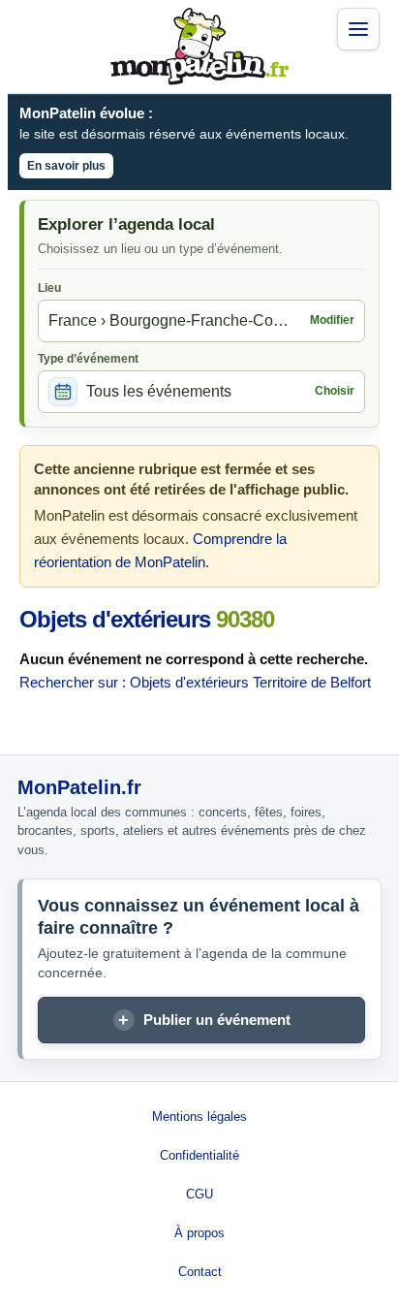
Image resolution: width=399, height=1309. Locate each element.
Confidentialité (199, 1155)
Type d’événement (88, 359)
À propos (199, 1233)
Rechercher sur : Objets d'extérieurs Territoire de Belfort (195, 682)
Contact (200, 1271)
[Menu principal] (358, 29)
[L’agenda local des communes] (199, 46)
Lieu (49, 288)
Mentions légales (199, 1116)
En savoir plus (66, 166)
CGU (199, 1194)
